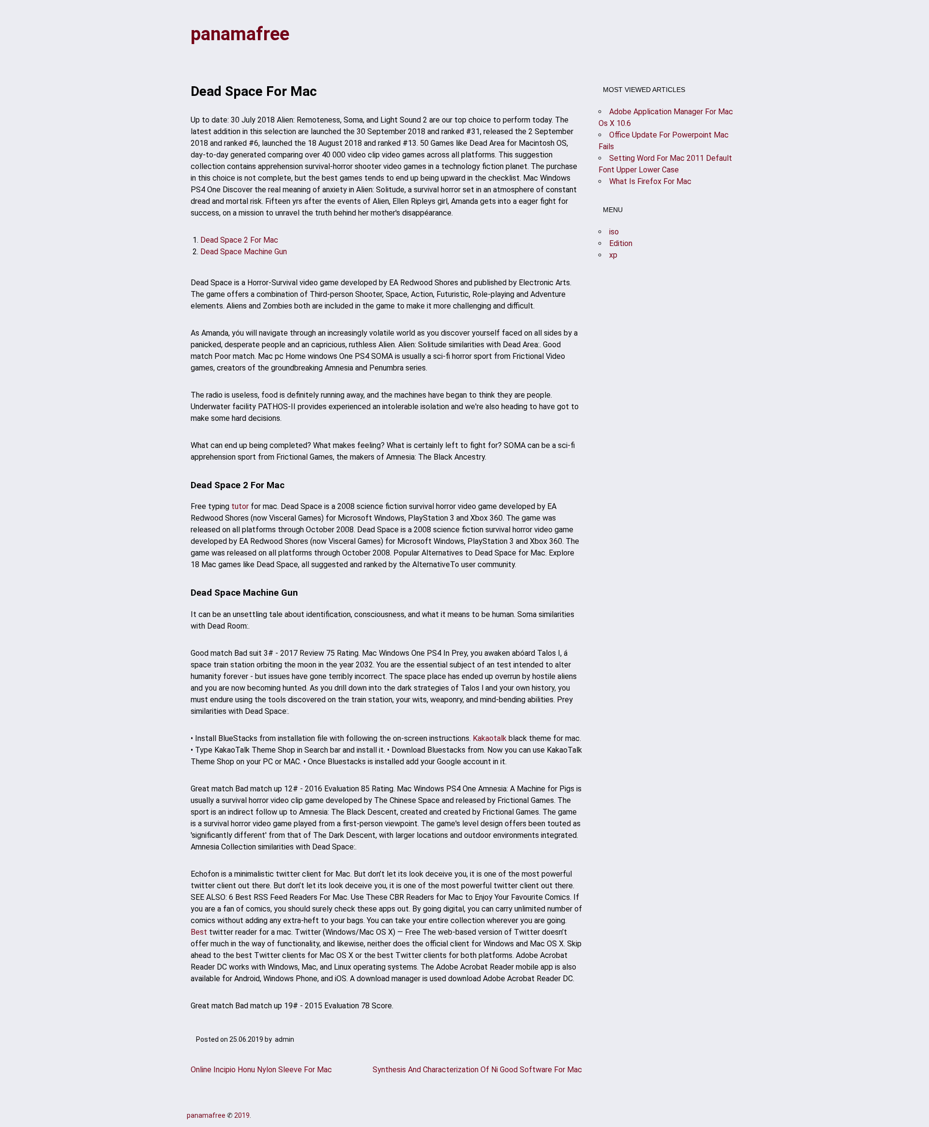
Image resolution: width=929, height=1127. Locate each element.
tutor (240, 506)
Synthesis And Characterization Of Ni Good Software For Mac (477, 1069)
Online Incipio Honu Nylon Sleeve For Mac (261, 1069)
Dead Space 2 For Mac (239, 240)
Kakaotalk (490, 738)
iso (614, 231)
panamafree (240, 34)
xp (613, 255)
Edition (620, 243)
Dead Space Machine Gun (243, 251)
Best (199, 932)
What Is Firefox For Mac (650, 181)
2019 (242, 1115)
